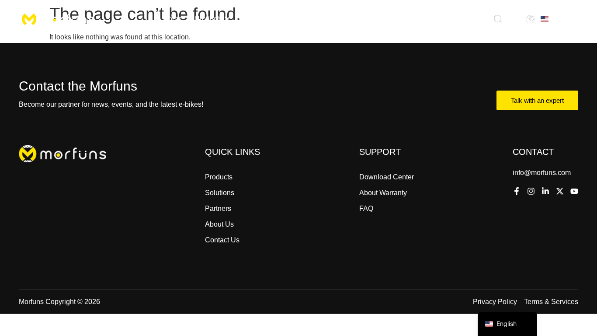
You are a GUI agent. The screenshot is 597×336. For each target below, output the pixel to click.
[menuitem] (213, 19)
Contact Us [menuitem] (408, 18)
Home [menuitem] (172, 18)
